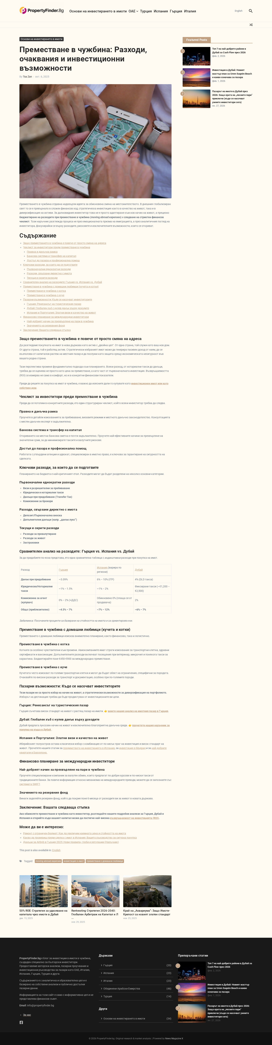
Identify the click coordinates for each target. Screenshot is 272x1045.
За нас (27, 1014)
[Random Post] (251, 24)
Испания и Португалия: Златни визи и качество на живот (61, 312)
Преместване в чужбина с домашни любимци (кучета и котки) (61, 286)
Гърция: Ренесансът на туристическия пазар (54, 303)
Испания (161, 11)
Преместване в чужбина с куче (45, 295)
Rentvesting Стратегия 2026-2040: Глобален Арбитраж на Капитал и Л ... (94, 914)
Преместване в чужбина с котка (46, 290)
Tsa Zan (27, 76)
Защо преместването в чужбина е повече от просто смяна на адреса (64, 243)
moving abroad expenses (48, 861)
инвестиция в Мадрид (132, 748)
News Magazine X (174, 1038)
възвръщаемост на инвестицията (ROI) (134, 818)
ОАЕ (132, 11)
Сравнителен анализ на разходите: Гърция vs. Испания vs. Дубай (62, 282)
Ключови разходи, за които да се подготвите (50, 264)
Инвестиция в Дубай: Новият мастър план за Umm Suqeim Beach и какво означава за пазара (232, 74)
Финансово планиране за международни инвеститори (56, 316)
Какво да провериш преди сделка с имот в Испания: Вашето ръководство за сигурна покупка (80, 837)
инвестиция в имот (74, 861)
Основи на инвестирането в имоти (98, 11)
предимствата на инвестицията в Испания (89, 748)
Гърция (176, 11)
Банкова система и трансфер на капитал (51, 256)
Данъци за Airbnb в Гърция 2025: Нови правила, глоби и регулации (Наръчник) (71, 842)
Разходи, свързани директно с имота (49, 273)
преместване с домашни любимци (105, 861)
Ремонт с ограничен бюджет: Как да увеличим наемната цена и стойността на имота (74, 833)
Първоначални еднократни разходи (49, 269)
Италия (190, 11)
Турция (146, 11)
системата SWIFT (29, 784)
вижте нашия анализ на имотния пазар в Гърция (138, 711)
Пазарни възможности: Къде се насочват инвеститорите (57, 299)
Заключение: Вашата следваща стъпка (47, 330)
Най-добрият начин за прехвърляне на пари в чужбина (60, 321)
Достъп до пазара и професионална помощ (53, 260)
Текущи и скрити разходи (42, 277)
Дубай (139, 569)
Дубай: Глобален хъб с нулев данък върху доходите (58, 308)
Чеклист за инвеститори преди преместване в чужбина (56, 247)
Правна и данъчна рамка (42, 251)
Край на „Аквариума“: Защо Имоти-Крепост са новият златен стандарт (146, 912)
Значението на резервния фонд (46, 325)
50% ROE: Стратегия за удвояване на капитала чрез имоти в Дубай (43, 912)
